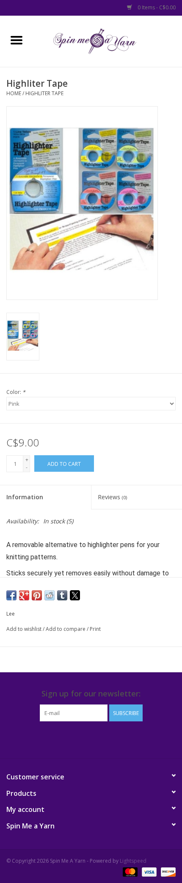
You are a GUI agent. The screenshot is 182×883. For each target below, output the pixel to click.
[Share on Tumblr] (62, 595)
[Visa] (148, 871)
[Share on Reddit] (49, 595)
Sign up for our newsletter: (91, 693)
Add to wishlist (24, 629)
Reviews (112, 497)
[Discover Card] (167, 871)
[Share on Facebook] (11, 595)
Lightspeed (133, 860)
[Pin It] (37, 595)
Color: (15, 392)
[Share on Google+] (24, 595)
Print (95, 629)
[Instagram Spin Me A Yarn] (98, 738)
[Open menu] (16, 39)
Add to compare (66, 629)
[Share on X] (75, 595)
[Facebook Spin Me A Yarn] (83, 738)
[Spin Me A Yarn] (107, 40)
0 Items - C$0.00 (156, 7)
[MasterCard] (129, 871)
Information (24, 497)
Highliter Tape (44, 93)
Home (13, 93)
